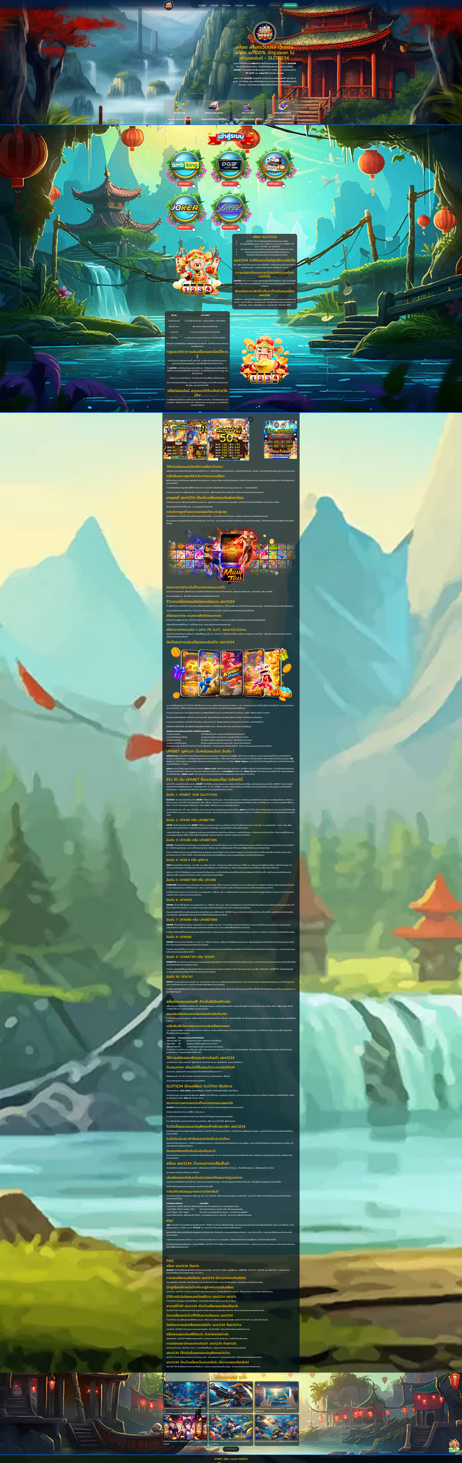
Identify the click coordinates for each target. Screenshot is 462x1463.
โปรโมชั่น (214, 5)
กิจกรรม (227, 5)
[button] (170, 55)
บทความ (239, 5)
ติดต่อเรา (251, 5)
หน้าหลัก (202, 5)
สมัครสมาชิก (290, 5)
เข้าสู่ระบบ (275, 5)
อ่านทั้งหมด (231, 1449)
